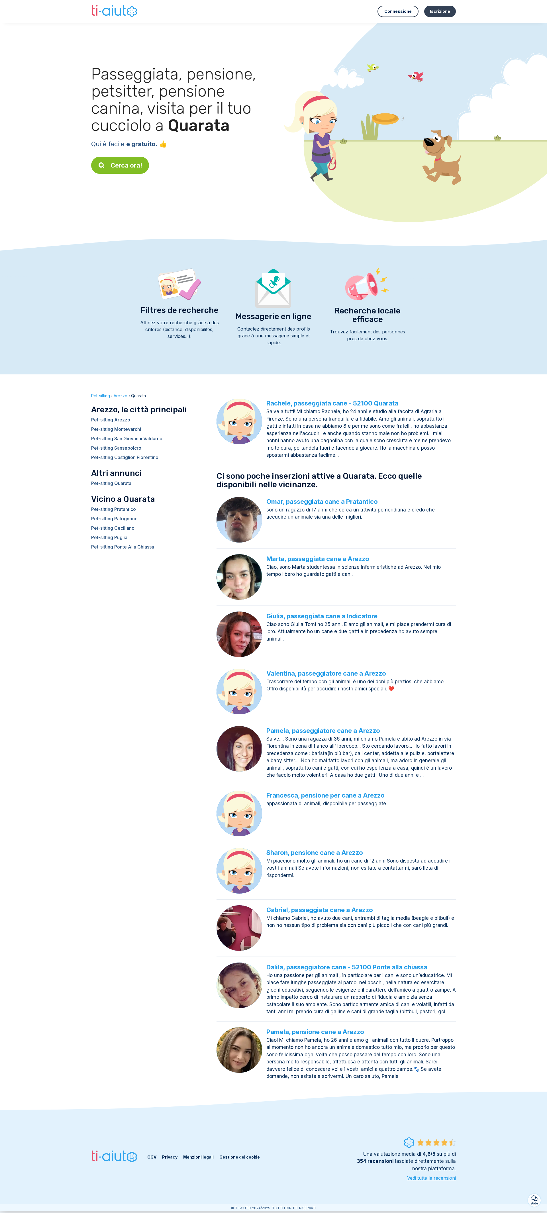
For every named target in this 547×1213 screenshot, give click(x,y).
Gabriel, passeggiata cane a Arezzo (319, 910)
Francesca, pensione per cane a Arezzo (325, 795)
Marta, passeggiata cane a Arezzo (317, 558)
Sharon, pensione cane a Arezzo (314, 852)
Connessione (398, 11)
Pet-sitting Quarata (111, 483)
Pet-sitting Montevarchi (116, 429)
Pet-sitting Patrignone (114, 518)
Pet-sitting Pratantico (113, 509)
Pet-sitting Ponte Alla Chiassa (122, 547)
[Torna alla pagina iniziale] (115, 11)
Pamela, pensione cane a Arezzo (315, 1031)
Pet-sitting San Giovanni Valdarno (126, 438)
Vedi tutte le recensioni (431, 1178)
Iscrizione (440, 11)
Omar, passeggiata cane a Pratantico (322, 501)
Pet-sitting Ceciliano (112, 528)
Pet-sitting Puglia (109, 537)
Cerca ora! (126, 165)
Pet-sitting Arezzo (110, 420)
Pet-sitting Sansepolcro (116, 448)
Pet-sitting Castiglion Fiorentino (124, 457)
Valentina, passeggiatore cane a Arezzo (326, 673)
